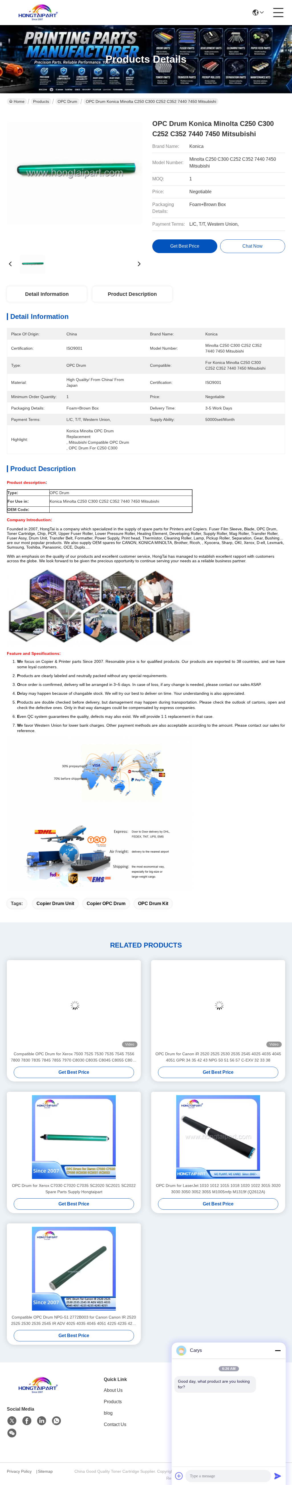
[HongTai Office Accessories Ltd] (38, 12)
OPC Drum (67, 101)
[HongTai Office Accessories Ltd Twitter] (12, 1420)
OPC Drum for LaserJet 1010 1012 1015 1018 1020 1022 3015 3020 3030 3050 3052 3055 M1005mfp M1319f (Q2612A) (218, 1188)
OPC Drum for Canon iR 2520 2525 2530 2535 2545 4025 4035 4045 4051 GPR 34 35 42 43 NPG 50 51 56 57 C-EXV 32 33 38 (218, 1057)
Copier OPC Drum (106, 903)
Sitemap (45, 1471)
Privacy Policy (19, 1471)
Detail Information (47, 294)
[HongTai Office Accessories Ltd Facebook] (27, 1420)
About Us (113, 1390)
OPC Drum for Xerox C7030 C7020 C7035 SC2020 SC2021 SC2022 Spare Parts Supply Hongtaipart (74, 1188)
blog (108, 1413)
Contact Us (115, 1424)
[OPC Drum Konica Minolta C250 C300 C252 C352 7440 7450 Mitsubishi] (75, 179)
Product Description (132, 294)
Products (41, 101)
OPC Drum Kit (153, 903)
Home (19, 101)
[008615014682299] (56, 1420)
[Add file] (179, 1476)
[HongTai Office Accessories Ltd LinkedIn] (41, 1420)
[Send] (277, 1476)
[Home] (38, 1392)
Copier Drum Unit (55, 903)
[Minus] (277, 1350)
